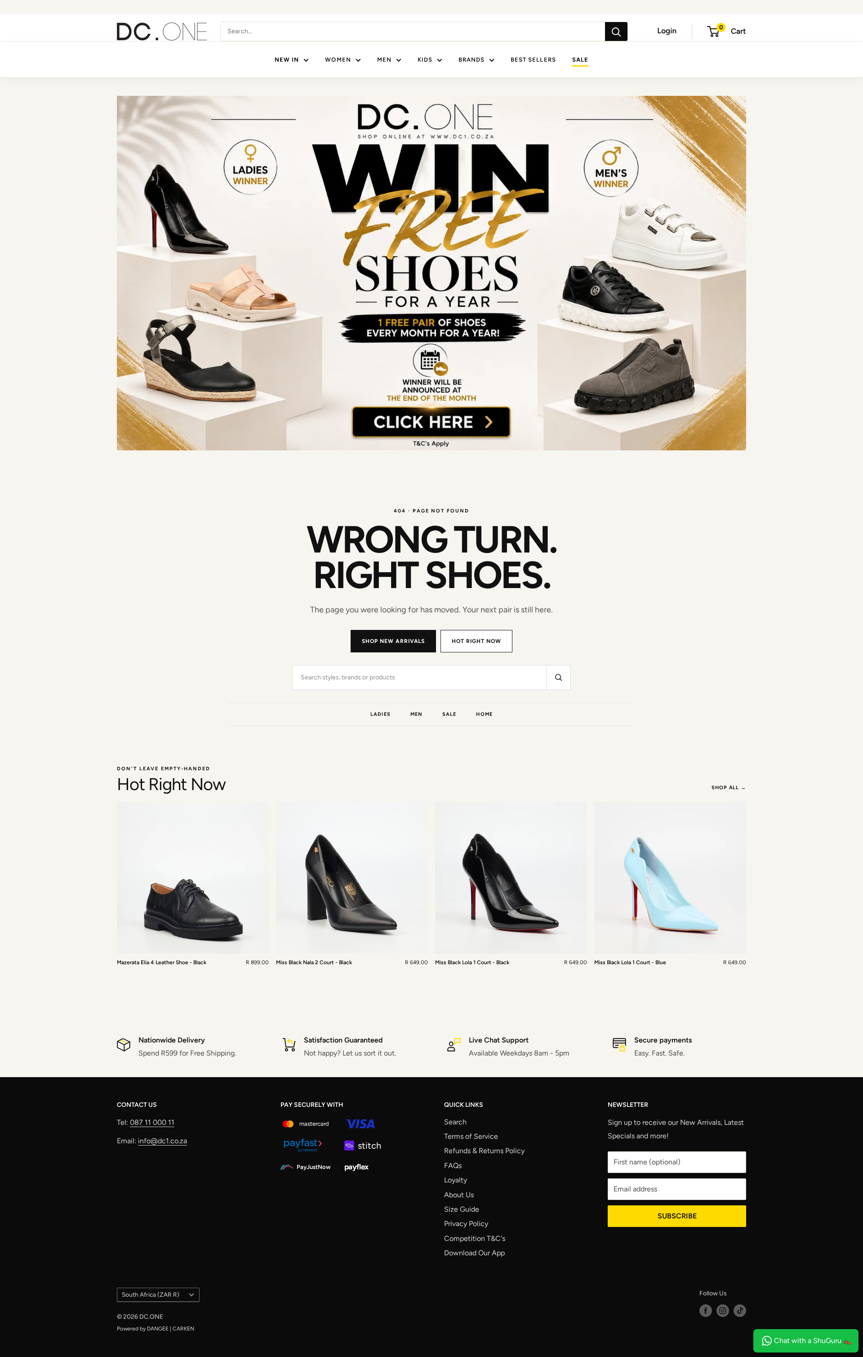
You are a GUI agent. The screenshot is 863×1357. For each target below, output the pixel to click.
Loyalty (455, 1180)
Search (455, 1122)
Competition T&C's (474, 1238)
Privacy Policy (466, 1223)
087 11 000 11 (152, 1122)
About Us (459, 1195)
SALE (580, 59)
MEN (384, 59)
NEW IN (287, 59)
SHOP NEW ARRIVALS (393, 641)
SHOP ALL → (729, 788)
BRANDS (471, 59)
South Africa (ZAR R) (150, 1294)
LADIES (380, 714)
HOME (484, 714)
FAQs (453, 1165)
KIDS (425, 59)
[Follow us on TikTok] (740, 1310)
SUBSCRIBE (677, 1216)
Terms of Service (471, 1136)
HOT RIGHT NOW (476, 641)
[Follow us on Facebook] (705, 1310)
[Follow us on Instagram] (722, 1310)
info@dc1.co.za (162, 1141)
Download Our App (474, 1253)
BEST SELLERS (533, 59)
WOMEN (338, 59)
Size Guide (461, 1209)
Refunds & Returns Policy (484, 1150)
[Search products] (558, 677)
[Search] (616, 31)
